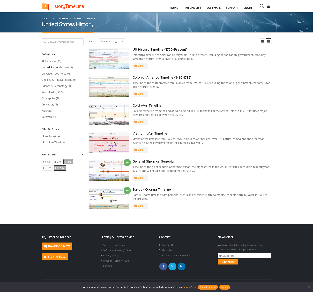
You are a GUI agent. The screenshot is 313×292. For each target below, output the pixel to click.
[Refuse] (309, 287)
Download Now (59, 246)
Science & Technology (54, 86)
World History (50, 92)
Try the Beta (57, 256)
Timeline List (192, 8)
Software (214, 8)
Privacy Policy (110, 255)
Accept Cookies (208, 287)
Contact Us (168, 245)
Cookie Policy (189, 287)
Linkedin (181, 266)
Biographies (48, 98)
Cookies (107, 265)
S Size (46, 162)
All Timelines (49, 61)
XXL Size (60, 168)
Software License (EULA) (117, 250)
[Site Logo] (63, 6)
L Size (68, 162)
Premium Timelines (54, 142)
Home (174, 8)
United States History (55, 67)
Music (45, 110)
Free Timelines (51, 136)
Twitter (172, 266)
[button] (261, 6)
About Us (167, 250)
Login (248, 8)
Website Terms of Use (116, 260)
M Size (57, 162)
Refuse (225, 287)
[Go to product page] (109, 59)
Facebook (163, 266)
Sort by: (93, 41)
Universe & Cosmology (55, 73)
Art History (48, 104)
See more (138, 66)
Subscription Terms (114, 245)
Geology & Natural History (57, 80)
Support (232, 8)
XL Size (47, 168)
